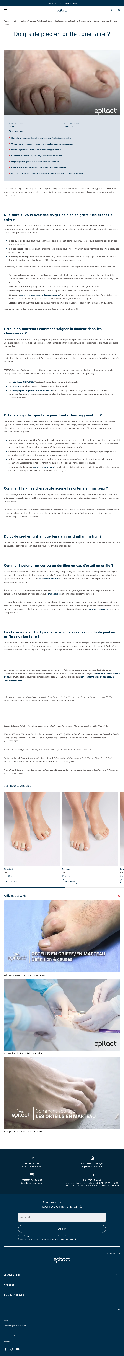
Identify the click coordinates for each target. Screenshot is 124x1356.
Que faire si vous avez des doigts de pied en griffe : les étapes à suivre (41, 138)
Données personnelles (12, 1331)
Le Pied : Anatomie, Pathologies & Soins (36, 21)
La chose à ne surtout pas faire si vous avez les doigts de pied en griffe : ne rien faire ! (48, 173)
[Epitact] (62, 10)
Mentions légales (10, 1336)
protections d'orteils (49, 578)
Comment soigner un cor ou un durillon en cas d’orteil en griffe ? (39, 167)
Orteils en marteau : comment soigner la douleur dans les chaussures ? (42, 144)
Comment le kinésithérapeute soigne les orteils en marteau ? (37, 155)
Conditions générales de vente (15, 1326)
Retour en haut (113, 1253)
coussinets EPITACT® (98, 609)
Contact (7, 1341)
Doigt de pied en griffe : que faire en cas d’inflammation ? (35, 161)
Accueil (6, 21)
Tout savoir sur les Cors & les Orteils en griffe (73, 21)
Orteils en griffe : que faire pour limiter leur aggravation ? (36, 149)
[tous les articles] (119, 896)
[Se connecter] (112, 11)
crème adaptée (54, 593)
